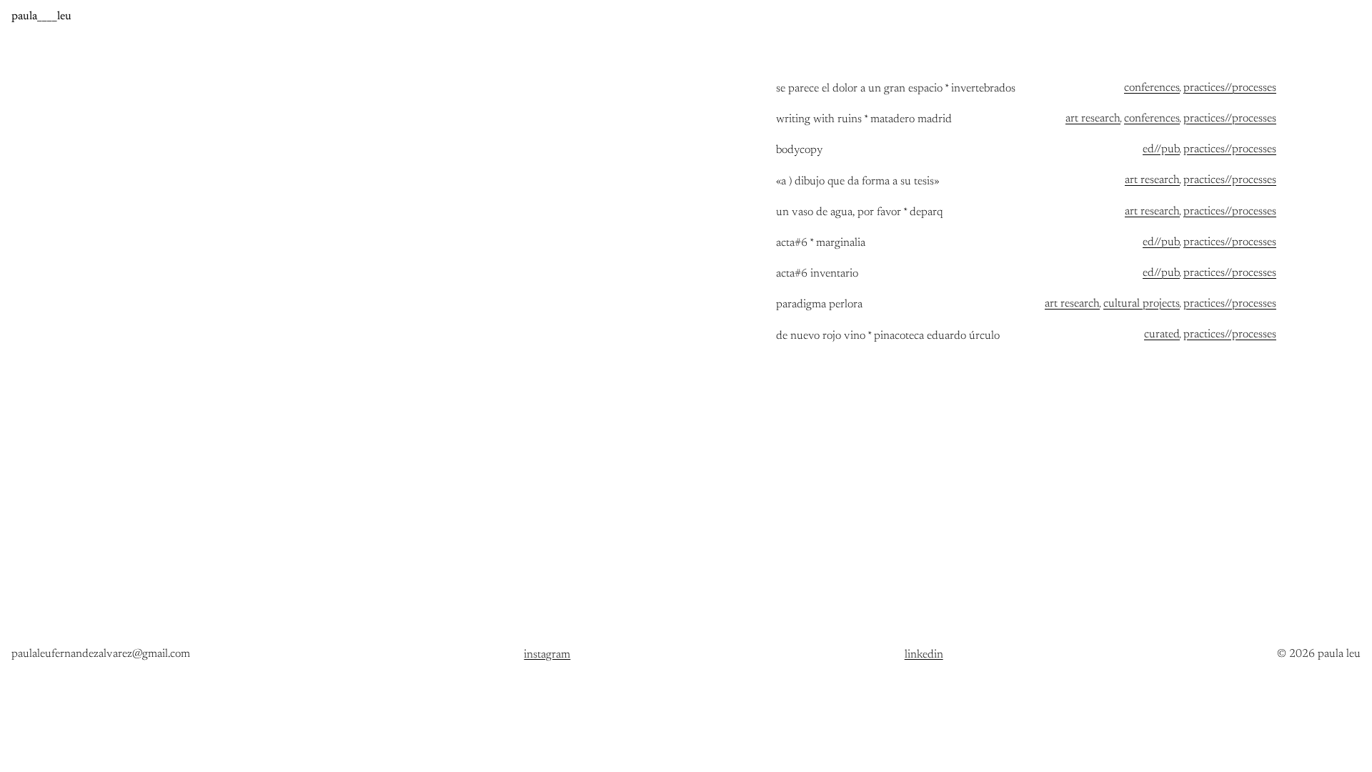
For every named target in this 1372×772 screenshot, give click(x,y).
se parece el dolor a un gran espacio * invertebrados (895, 89)
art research (1092, 118)
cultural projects (1141, 304)
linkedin (924, 654)
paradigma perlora (819, 305)
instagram (547, 654)
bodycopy (799, 150)
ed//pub (1161, 149)
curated (1162, 334)
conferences (1152, 88)
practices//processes (1229, 88)
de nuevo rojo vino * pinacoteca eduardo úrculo (888, 336)
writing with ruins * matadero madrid (864, 119)
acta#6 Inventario (817, 274)
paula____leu (41, 16)
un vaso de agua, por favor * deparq (859, 212)
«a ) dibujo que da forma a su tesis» (858, 182)
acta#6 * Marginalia (820, 243)
